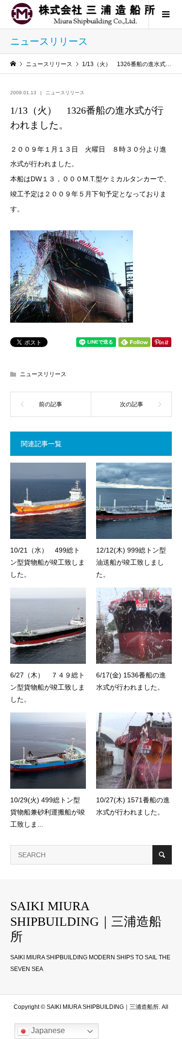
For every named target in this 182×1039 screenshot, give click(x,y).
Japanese (47, 1030)
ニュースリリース (65, 92)
